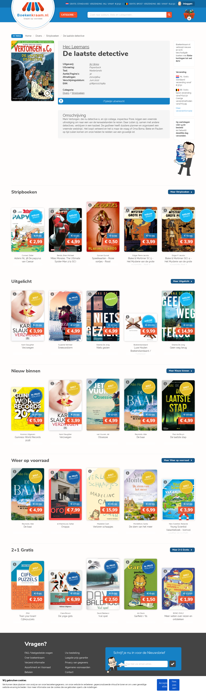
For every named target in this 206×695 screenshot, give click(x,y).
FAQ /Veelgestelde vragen (39, 653)
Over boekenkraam (35, 657)
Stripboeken (52, 36)
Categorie (67, 15)
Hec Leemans (76, 46)
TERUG (18, 36)
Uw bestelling (72, 653)
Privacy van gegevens (76, 662)
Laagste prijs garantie (76, 657)
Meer (179, 191)
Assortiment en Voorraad (38, 667)
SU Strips (94, 64)
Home (28, 36)
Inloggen (187, 3)
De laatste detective (73, 36)
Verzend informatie (35, 662)
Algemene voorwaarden (77, 667)
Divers (39, 36)
